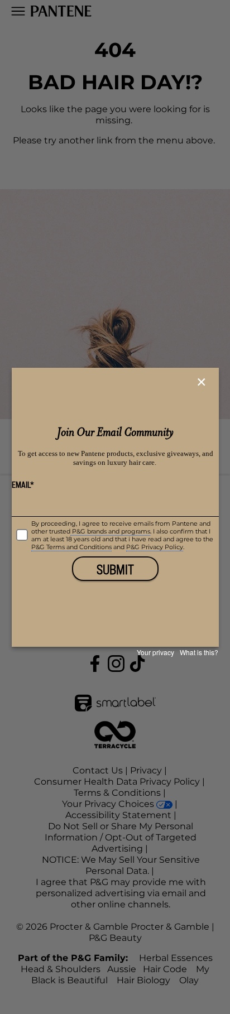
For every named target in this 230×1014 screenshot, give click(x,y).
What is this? (199, 652)
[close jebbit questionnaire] (203, 382)
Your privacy (155, 652)
